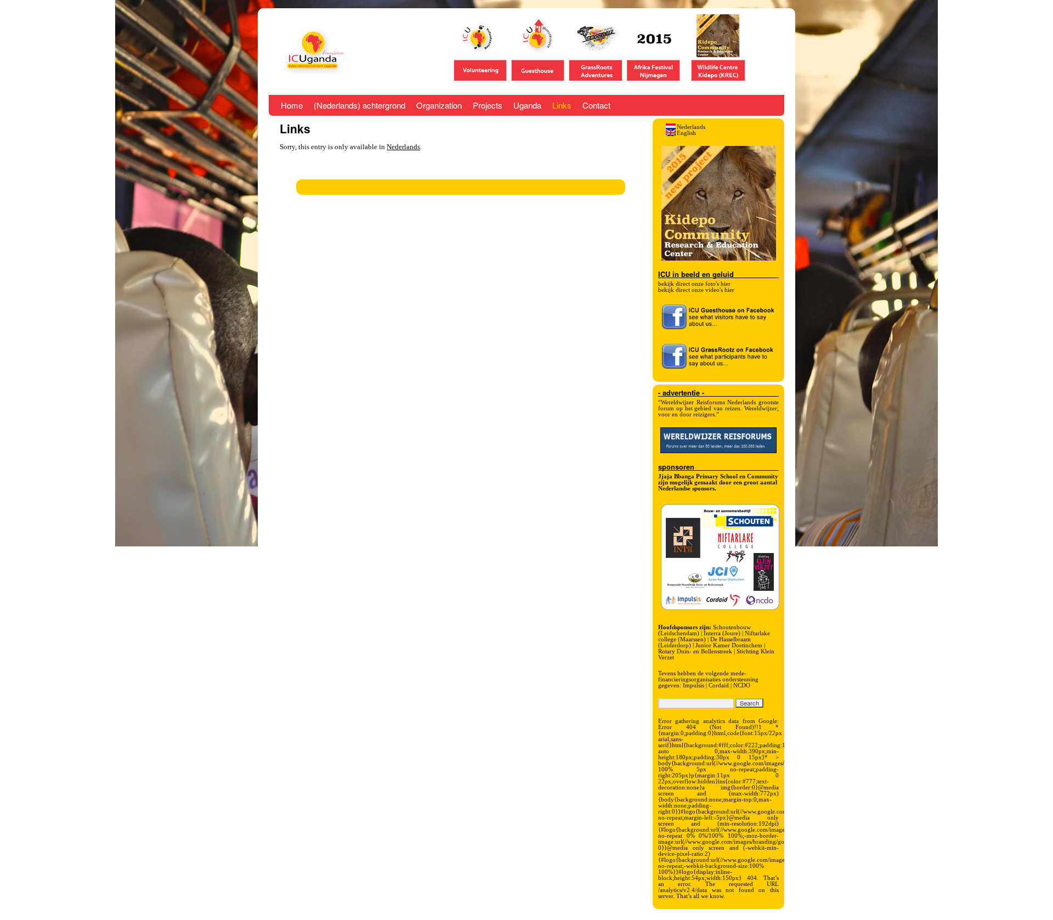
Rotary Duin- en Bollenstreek (695, 651)
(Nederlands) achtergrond (359, 105)
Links (561, 105)
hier (726, 283)
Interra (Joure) (722, 633)
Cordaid (719, 685)
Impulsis (693, 685)
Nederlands (403, 147)
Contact (596, 105)
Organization (439, 105)
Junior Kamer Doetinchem (728, 645)
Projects (487, 105)
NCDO (741, 685)
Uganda (527, 105)
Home (292, 105)
